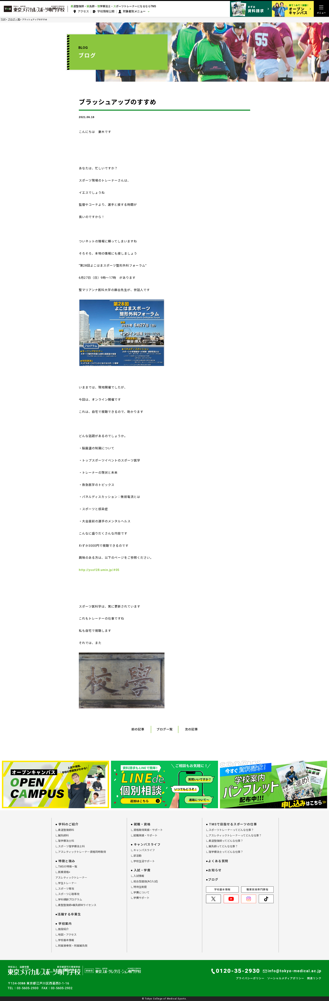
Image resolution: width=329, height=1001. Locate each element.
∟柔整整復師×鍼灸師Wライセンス (75, 905)
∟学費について (140, 892)
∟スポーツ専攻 (64, 888)
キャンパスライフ (147, 844)
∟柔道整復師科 (64, 829)
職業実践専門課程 (257, 889)
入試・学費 (142, 870)
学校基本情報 (222, 889)
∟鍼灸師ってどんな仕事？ (222, 846)
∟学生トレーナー (66, 883)
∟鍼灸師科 (62, 835)
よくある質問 (218, 861)
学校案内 (65, 923)
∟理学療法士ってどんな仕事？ (224, 851)
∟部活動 (136, 855)
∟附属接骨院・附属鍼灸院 (71, 945)
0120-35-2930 (238, 970)
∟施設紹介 (62, 929)
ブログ (213, 879)
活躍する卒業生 (69, 914)
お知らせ (214, 870)
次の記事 (191, 729)
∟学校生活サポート (143, 861)
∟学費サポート (140, 897)
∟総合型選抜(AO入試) (144, 881)
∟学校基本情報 (64, 940)
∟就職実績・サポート (144, 835)
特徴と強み (66, 861)
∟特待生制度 (139, 886)
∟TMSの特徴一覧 (66, 866)
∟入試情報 (137, 875)
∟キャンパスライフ (143, 850)
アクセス (83, 11)
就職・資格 (142, 824)
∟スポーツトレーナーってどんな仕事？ (230, 829)
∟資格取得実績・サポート (147, 829)
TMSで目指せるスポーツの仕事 (233, 824)
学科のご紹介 (68, 824)
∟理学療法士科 (64, 840)
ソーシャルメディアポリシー (285, 978)
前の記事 (137, 729)
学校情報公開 (105, 11)
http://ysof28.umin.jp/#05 (99, 570)
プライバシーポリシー (250, 978)
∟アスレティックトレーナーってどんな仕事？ (234, 835)
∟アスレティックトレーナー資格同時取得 (80, 851)
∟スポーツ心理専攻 (67, 894)
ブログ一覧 (14, 19)
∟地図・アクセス (66, 934)
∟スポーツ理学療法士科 (70, 846)
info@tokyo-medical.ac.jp (294, 971)
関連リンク (314, 978)
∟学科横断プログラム (68, 899)
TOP (3, 19)
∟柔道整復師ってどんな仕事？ (224, 840)
